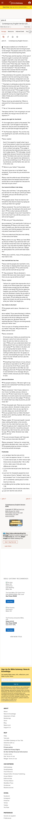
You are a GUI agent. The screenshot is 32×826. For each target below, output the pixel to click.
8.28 (4, 484)
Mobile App (7, 718)
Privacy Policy (5, 699)
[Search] (29, 20)
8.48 (4, 488)
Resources (11, 31)
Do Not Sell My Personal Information (16, 752)
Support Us (7, 727)
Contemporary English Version (15, 505)
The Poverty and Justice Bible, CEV (15, 618)
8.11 (4, 457)
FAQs (5, 736)
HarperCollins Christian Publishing (14, 774)
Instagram (7, 798)
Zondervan (7, 785)
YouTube (6, 807)
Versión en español (10, 816)
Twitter (6, 805)
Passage (3, 31)
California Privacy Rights (12, 749)
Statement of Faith (9, 716)
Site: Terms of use (9, 756)
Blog (5, 723)
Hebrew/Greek (20, 31)
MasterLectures (8, 787)
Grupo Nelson (8, 776)
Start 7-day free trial (10, 542)
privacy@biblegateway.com (8, 700)
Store (5, 720)
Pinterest (6, 800)
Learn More (8, 546)
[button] (29, 3)
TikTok (6, 803)
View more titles (16, 637)
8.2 (4, 455)
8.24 (4, 473)
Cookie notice (8, 754)
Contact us (7, 745)
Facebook (7, 796)
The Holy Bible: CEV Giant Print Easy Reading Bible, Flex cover (15, 593)
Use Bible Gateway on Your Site (13, 740)
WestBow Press (8, 783)
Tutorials (6, 738)
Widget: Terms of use (10, 759)
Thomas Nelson (8, 781)
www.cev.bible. (9, 516)
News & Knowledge (10, 714)
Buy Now (10, 601)
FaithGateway (8, 767)
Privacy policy (8, 747)
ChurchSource (8, 772)
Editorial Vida (8, 778)
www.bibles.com (10, 514)
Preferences (7, 818)
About (5, 711)
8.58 (4, 491)
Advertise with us (9, 743)
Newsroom (7, 725)
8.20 (4, 468)
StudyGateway (8, 769)
